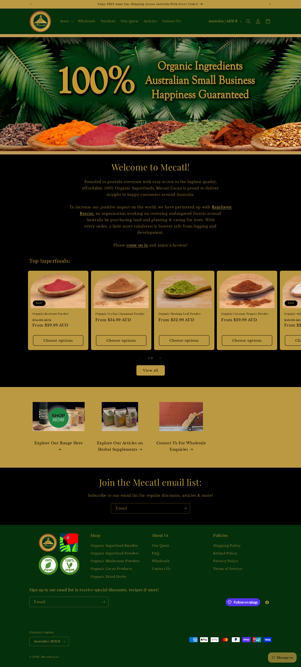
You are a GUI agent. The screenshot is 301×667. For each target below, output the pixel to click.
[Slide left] (141, 358)
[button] (66, 21)
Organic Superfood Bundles (114, 546)
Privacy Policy (225, 561)
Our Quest (160, 546)
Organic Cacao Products (111, 569)
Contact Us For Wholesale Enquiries (181, 446)
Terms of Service (227, 569)
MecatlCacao (50, 656)
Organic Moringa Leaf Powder (179, 313)
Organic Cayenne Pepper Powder (245, 313)
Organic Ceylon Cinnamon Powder (120, 313)
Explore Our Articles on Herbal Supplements (120, 446)
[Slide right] (160, 358)
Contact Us (161, 569)
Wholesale (160, 561)
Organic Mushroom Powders (115, 561)
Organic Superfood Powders (115, 553)
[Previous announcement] (31, 4)
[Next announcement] (270, 4)
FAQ (155, 553)
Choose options (58, 340)
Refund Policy (225, 553)
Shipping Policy (227, 546)
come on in (137, 245)
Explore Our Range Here (58, 443)
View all (150, 370)
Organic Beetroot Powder (50, 313)
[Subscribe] (185, 508)
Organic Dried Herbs (108, 577)
